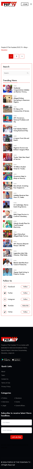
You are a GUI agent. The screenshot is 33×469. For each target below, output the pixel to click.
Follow (25, 287)
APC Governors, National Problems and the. (21, 120)
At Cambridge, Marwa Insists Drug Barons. (21, 206)
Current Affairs (20, 405)
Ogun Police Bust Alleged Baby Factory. (21, 235)
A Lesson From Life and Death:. (21, 139)
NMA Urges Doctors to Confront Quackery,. (21, 215)
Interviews (5, 402)
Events (18, 402)
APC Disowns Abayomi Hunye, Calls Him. (21, 245)
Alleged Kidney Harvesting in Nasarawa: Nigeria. (22, 100)
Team (3, 375)
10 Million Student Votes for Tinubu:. (20, 168)
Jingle (4, 405)
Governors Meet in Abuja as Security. (20, 177)
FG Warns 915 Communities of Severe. (21, 110)
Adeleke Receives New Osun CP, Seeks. (21, 196)
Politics (4, 398)
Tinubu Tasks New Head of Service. (21, 158)
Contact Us (4, 379)
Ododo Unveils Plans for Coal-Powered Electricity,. (22, 225)
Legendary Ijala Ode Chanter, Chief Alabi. (21, 254)
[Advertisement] (16, 25)
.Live (24, 4)
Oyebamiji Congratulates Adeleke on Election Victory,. (21, 90)
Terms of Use (5, 383)
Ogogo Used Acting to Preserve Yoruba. (21, 273)
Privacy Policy (6, 386)
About (3, 371)
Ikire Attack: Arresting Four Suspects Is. (21, 187)
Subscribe (25, 306)
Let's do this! (16, 437)
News (15, 85)
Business (19, 398)
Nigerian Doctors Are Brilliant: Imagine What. (21, 149)
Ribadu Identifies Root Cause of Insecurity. (21, 264)
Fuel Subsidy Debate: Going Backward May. (21, 130)
